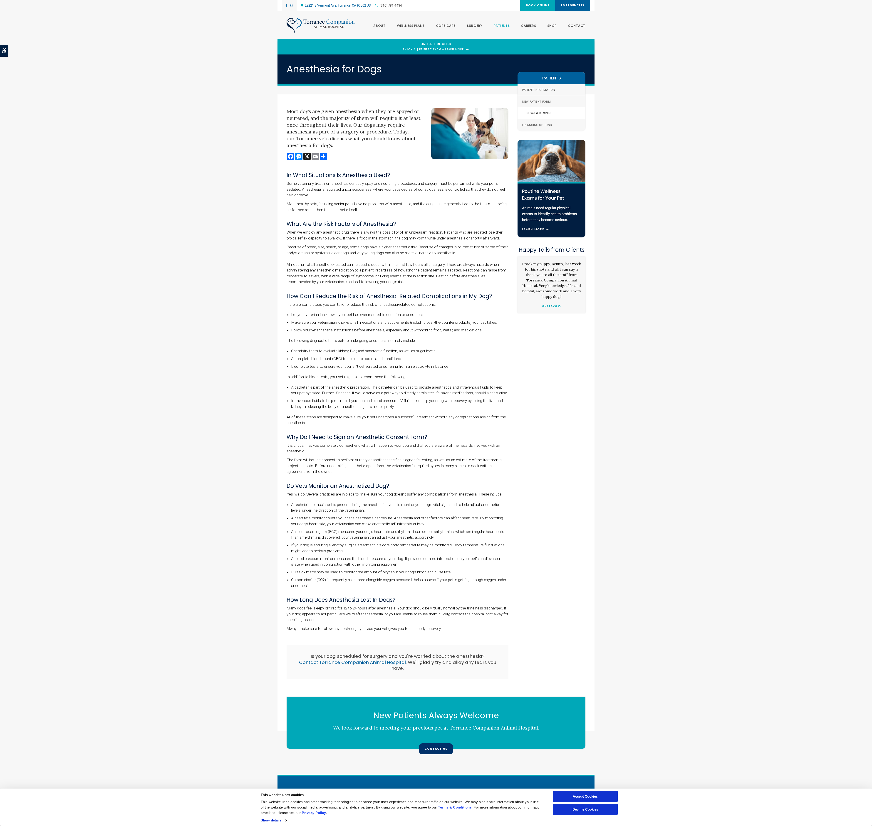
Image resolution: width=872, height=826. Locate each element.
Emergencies (572, 5)
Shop (552, 25)
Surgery (474, 25)
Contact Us (436, 749)
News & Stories (539, 113)
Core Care (446, 25)
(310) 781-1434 (391, 5)
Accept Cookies (585, 796)
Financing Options (537, 125)
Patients (502, 25)
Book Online (538, 5)
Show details (271, 820)
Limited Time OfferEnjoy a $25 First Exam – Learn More (433, 46)
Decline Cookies (585, 809)
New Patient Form (536, 101)
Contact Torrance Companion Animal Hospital (352, 662)
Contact (576, 25)
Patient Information (538, 89)
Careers (528, 25)
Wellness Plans (411, 25)
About (379, 25)
